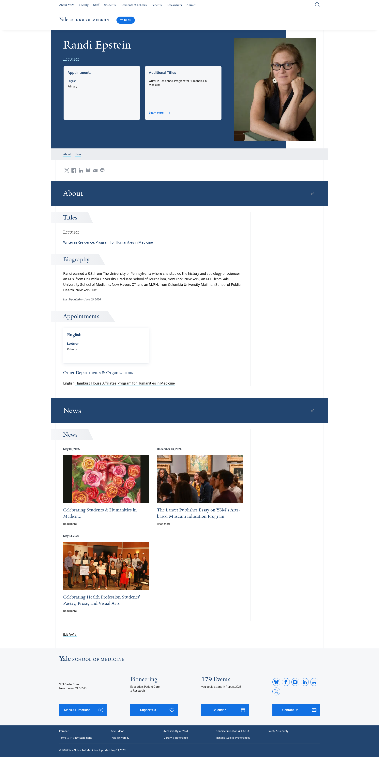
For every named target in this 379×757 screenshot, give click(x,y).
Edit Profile (70, 634)
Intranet (63, 731)
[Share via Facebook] (73, 170)
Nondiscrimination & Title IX (232, 731)
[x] (276, 691)
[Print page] (102, 170)
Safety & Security (278, 731)
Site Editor (117, 731)
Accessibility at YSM (175, 731)
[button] (275, 89)
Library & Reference (175, 738)
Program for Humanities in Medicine (146, 383)
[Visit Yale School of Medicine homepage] (91, 659)
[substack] (314, 682)
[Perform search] (317, 5)
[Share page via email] (95, 170)
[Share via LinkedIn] (81, 170)
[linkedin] (305, 682)
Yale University (120, 738)
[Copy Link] (313, 193)
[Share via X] (66, 170)
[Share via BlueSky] (88, 170)
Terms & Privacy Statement (75, 738)
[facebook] (286, 682)
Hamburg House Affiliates (95, 383)
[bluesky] (276, 682)
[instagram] (295, 682)
